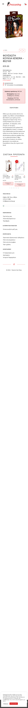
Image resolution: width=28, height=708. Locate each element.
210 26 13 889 (7, 199)
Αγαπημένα (6, 255)
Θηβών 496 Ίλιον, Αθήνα (10, 197)
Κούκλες (17, 95)
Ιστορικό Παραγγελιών (9, 257)
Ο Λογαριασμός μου (8, 253)
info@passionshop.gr (9, 201)
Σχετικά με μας (7, 216)
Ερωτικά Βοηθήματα (19, 174)
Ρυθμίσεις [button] (5, 703)
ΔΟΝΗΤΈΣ (5, 174)
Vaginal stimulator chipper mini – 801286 (18, 177)
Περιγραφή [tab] (14, 108)
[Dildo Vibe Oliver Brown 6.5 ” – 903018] (8, 166)
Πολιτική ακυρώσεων (9, 240)
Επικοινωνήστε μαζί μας (10, 229)
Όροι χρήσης (7, 244)
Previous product (20, 50)
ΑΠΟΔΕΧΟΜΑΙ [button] (13, 703)
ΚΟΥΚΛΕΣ (17, 100)
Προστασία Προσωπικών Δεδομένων (13, 237)
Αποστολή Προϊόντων (9, 218)
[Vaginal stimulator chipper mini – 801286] (20, 166)
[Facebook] (14, 264)
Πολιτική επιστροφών (9, 242)
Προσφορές (6, 221)
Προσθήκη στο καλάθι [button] (8, 183)
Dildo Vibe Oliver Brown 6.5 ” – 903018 (6, 177)
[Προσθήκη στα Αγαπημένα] (13, 176)
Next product (23, 50)
